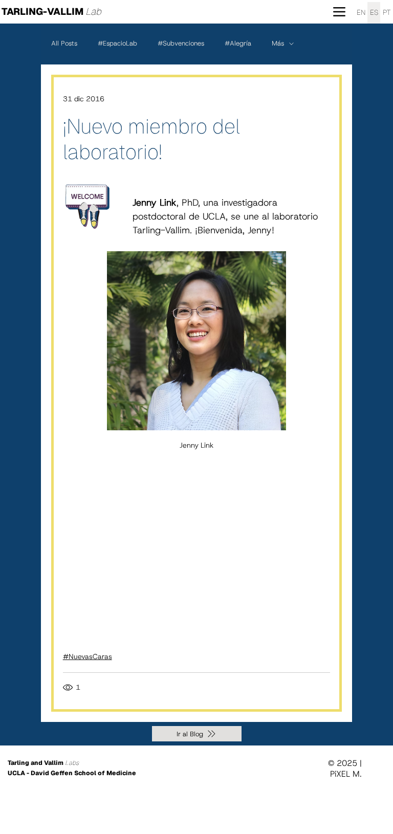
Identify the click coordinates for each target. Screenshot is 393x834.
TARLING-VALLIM (51, 11)
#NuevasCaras (87, 656)
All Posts (64, 43)
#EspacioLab (117, 43)
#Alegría (238, 43)
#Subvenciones (181, 43)
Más (278, 43)
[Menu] (339, 11)
